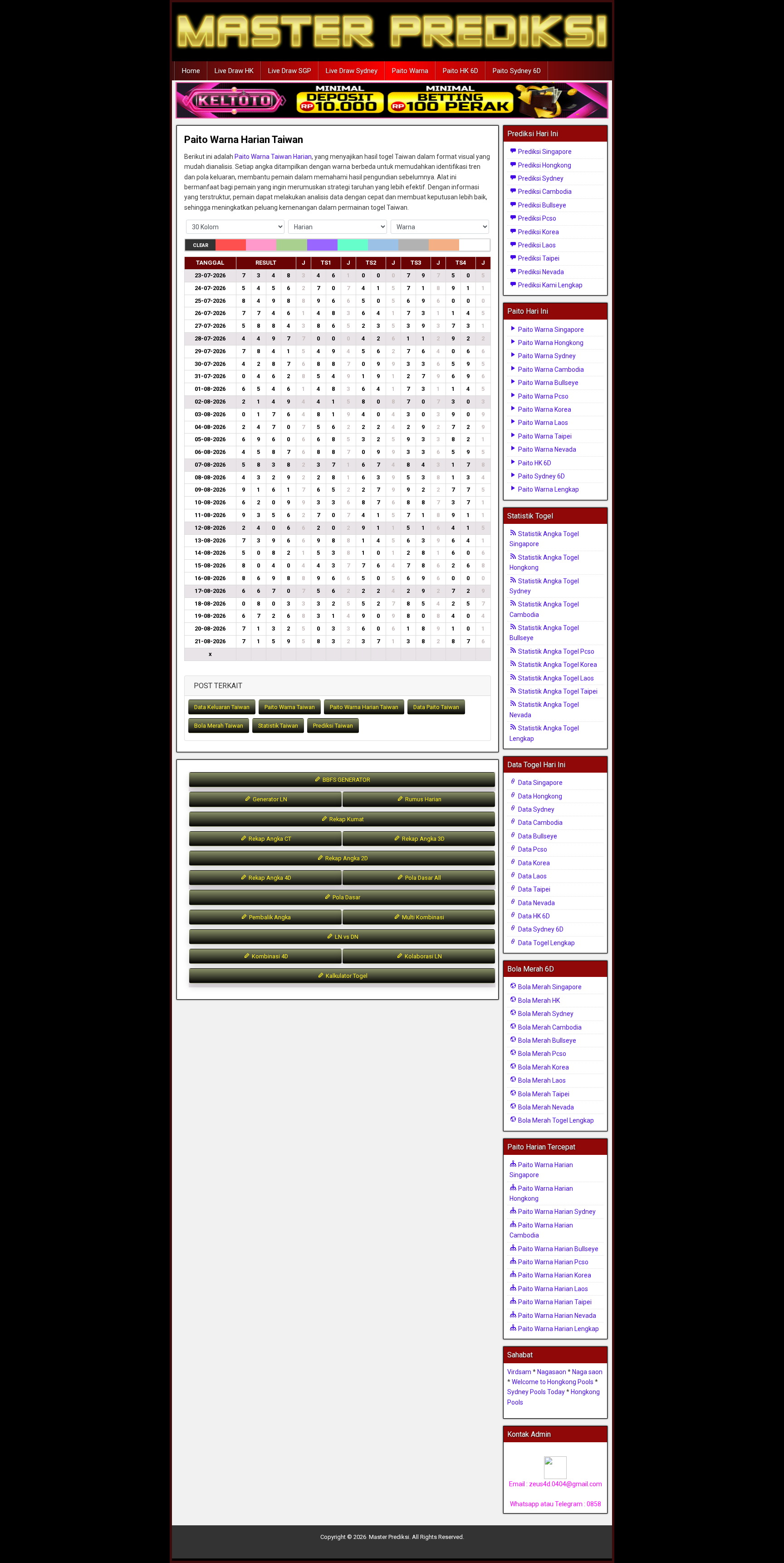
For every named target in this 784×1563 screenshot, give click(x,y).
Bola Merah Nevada (545, 1107)
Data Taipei (533, 889)
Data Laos (532, 876)
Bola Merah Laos (541, 1080)
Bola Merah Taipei (543, 1094)
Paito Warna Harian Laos (552, 1288)
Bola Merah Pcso (541, 1053)
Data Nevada (536, 903)
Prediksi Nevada (540, 272)
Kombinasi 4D (269, 956)
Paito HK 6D (460, 71)
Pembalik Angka (269, 917)
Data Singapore (540, 782)
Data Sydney (535, 809)
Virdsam (519, 1372)
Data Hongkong (539, 796)
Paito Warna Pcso (542, 396)
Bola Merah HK (538, 1000)
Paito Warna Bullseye (547, 382)
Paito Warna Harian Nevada (556, 1315)
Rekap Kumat (346, 819)
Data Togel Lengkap (546, 943)
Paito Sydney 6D (517, 71)
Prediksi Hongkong (544, 165)
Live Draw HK (234, 71)
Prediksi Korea (538, 232)
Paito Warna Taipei (544, 436)
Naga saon (587, 1372)
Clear (200, 245)
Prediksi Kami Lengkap (550, 285)
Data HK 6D (533, 916)
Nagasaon (551, 1372)
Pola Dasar (345, 897)
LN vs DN (345, 936)
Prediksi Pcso (536, 218)
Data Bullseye (537, 836)
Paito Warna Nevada (546, 449)
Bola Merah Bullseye (546, 1040)
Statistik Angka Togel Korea (557, 664)
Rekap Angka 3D (423, 838)
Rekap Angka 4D (269, 877)
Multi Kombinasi (422, 917)
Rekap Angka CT (269, 838)
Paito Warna (410, 71)
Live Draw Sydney (351, 71)
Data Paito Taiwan (436, 707)
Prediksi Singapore (544, 151)
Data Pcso (532, 849)
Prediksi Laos (536, 245)
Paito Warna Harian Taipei (554, 1302)
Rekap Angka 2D (346, 858)
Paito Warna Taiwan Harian (273, 156)
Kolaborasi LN (422, 956)
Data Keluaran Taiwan (222, 707)
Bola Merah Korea (543, 1067)
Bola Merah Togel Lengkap (555, 1120)
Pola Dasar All (422, 877)
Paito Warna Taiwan (290, 707)
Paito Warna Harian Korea (554, 1275)
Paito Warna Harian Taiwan (243, 139)
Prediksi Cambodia (544, 191)
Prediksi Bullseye (541, 205)
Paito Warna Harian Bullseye (557, 1248)
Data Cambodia (540, 822)
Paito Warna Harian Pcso (552, 1262)
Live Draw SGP (289, 71)
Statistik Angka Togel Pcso (555, 651)
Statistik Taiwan (278, 725)
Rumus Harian (422, 799)
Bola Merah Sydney (545, 1013)
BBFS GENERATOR (345, 779)
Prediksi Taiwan (333, 725)
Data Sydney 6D (540, 929)
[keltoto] (392, 100)
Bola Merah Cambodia (549, 1027)
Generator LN (269, 799)
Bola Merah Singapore (549, 987)
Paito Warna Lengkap (548, 489)
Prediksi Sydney (540, 178)
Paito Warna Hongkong (550, 342)
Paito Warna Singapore (550, 329)
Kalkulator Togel (346, 975)
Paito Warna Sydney (546, 356)
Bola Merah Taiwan (218, 725)
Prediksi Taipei (538, 258)
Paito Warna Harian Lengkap (558, 1328)
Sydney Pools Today (536, 1391)
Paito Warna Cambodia (550, 369)
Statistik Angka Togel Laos (555, 678)
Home (191, 71)
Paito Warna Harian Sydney (556, 1211)
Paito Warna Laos (542, 422)
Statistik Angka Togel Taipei (557, 691)
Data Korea (533, 863)
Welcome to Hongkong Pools (552, 1381)
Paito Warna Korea (544, 409)
